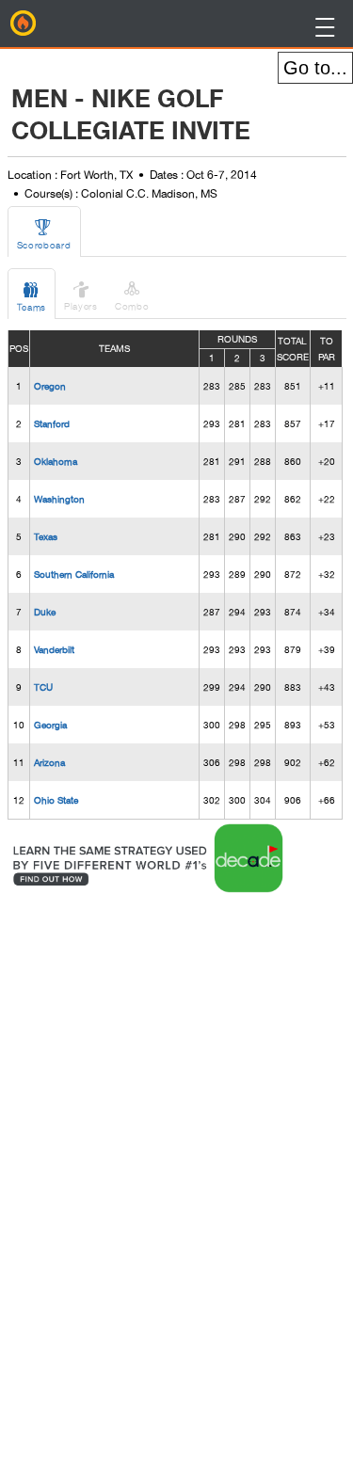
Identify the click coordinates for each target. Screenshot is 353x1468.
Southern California (74, 574)
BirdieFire (23, 23)
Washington (59, 498)
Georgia (50, 724)
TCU (43, 687)
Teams (32, 296)
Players (81, 295)
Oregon (50, 385)
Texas (45, 536)
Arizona (49, 762)
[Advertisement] (159, 1179)
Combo (132, 295)
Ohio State (56, 800)
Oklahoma (55, 461)
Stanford (52, 423)
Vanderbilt (54, 649)
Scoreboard (44, 233)
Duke (45, 611)
